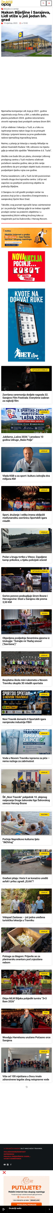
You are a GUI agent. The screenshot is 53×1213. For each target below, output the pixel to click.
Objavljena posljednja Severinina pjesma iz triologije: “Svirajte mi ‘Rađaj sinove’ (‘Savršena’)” (26, 641)
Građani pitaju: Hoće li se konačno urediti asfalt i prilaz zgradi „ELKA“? (25, 880)
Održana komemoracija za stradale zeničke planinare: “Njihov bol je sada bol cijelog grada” (26, 1199)
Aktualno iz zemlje (11, 9)
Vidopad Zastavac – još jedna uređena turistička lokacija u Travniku (23, 919)
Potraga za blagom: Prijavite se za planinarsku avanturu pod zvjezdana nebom (22, 959)
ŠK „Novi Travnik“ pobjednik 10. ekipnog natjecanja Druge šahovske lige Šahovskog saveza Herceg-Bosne (26, 800)
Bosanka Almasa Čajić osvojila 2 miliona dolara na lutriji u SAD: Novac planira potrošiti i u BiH (24, 1118)
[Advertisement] (26, 83)
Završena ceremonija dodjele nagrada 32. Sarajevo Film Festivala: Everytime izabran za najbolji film (25, 397)
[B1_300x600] (26, 361)
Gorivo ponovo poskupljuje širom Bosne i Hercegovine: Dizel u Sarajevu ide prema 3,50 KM (25, 599)
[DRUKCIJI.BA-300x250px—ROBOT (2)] (26, 281)
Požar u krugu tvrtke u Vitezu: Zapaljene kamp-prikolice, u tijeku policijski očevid (24, 559)
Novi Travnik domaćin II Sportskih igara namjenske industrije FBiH (24, 721)
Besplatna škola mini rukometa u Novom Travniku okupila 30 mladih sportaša (24, 682)
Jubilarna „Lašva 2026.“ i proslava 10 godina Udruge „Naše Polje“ (22, 438)
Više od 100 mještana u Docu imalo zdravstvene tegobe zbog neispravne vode (25, 1078)
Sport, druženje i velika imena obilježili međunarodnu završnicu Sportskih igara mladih (24, 517)
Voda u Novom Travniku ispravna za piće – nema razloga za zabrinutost (26, 760)
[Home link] (6, 3)
